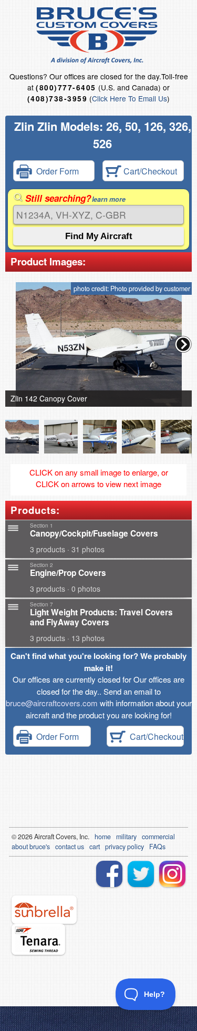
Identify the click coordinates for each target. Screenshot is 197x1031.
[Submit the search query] (98, 236)
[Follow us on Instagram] (172, 874)
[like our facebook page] (109, 874)
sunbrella (44, 909)
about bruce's (31, 846)
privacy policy (124, 846)
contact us (69, 846)
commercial (158, 836)
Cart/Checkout (149, 171)
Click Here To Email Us (129, 98)
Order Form (55, 171)
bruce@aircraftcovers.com (52, 702)
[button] (183, 344)
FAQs (157, 846)
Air (38, 836)
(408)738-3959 (57, 99)
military (126, 836)
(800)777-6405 (66, 87)
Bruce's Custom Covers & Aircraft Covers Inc (98, 35)
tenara (38, 939)
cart (94, 846)
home (103, 836)
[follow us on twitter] (141, 874)
